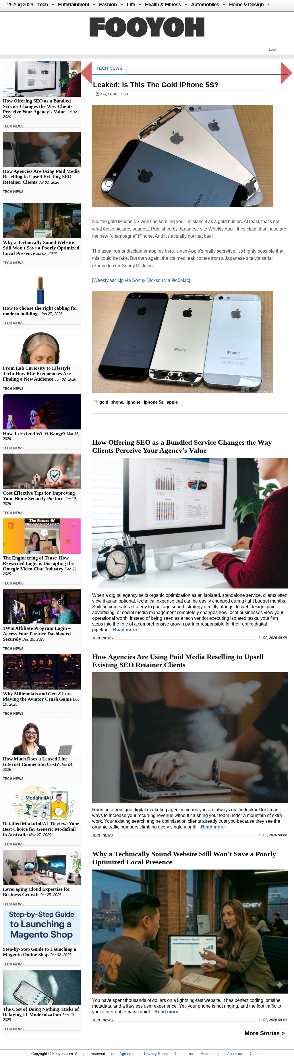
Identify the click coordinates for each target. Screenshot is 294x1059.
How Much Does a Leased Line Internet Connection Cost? (35, 761)
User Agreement (124, 1054)
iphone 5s (153, 402)
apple (172, 402)
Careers (256, 1054)
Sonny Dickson (148, 280)
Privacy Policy (156, 1054)
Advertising (210, 1054)
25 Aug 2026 (20, 4)
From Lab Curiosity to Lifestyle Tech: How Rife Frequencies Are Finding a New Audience (37, 373)
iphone (133, 402)
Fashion (108, 4)
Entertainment (73, 4)
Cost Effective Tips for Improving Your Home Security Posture (39, 495)
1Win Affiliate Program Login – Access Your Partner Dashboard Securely (37, 634)
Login (273, 49)
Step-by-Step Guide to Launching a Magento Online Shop (39, 951)
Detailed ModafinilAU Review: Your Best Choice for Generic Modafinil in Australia (41, 829)
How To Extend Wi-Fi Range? (34, 433)
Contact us (184, 1054)
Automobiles (205, 4)
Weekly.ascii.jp (109, 280)
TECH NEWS (13, 126)
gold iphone (111, 402)
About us (234, 1054)
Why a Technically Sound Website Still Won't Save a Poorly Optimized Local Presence (41, 248)
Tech (42, 4)
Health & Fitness (163, 4)
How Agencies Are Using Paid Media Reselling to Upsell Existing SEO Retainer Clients (41, 177)
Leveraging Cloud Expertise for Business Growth (36, 891)
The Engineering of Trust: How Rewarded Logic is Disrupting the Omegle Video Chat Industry (38, 563)
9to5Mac (180, 280)
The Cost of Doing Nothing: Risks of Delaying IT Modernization (41, 1011)
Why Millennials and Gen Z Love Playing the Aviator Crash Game (38, 696)
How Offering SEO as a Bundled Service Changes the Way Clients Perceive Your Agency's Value (38, 106)
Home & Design (246, 4)
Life (131, 4)
